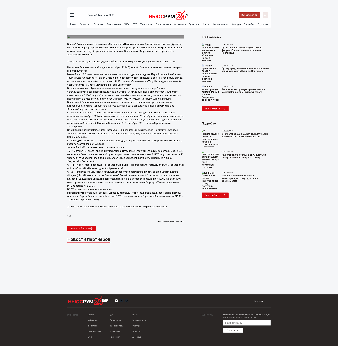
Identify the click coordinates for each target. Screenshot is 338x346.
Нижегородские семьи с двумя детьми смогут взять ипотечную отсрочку (244, 156)
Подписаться (233, 330)
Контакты (258, 301)
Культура (236, 24)
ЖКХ (126, 24)
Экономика (180, 24)
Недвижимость (220, 24)
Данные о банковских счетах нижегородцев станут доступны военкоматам (240, 178)
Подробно (249, 24)
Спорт (206, 24)
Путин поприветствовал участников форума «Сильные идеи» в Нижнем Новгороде (242, 50)
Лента (73, 24)
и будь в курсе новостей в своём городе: (247, 315)
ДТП (135, 24)
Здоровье (263, 24)
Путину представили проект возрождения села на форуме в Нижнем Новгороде (245, 69)
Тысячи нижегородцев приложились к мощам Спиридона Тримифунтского (243, 90)
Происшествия (163, 24)
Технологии (146, 24)
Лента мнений (114, 24)
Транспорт (194, 24)
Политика (98, 24)
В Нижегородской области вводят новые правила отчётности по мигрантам (245, 135)
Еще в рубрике (79, 228)
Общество (85, 24)
